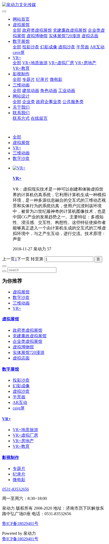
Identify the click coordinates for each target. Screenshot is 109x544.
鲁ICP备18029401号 (20, 523)
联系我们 (21, 112)
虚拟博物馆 (37, 36)
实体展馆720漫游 (64, 36)
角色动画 (48, 90)
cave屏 (19, 52)
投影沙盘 (30, 47)
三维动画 (21, 85)
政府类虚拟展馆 (37, 30)
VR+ (17, 58)
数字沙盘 (21, 158)
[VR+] (19, 168)
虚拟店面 (89, 36)
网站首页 (21, 19)
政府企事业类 (48, 101)
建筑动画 (30, 90)
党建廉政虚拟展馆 (70, 30)
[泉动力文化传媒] (54, 5)
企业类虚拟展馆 (27, 341)
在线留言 (39, 118)
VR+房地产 (85, 63)
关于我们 (21, 107)
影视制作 (21, 74)
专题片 (28, 79)
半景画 (82, 47)
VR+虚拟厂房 (61, 63)
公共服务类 (73, 101)
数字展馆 (21, 41)
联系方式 (21, 118)
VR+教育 (21, 68)
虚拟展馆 (21, 24)
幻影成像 (48, 47)
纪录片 (42, 79)
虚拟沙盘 (66, 47)
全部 (17, 30)
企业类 (28, 101)
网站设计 (21, 96)
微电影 (56, 79)
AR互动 (97, 47)
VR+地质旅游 (35, 63)
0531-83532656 (15, 489)
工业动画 (66, 90)
